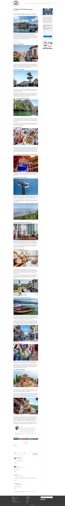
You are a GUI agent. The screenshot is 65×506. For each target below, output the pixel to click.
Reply (16, 471)
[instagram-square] (43, 499)
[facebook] (41, 499)
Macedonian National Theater (19, 173)
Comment (14, 445)
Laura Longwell (15, 10)
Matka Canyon (26, 123)
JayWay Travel (21, 422)
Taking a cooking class (16, 361)
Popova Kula (28, 270)
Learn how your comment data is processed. (30, 491)
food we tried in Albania (17, 148)
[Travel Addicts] (17, 3)
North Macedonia (29, 394)
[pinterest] (44, 499)
